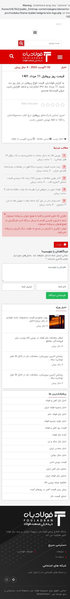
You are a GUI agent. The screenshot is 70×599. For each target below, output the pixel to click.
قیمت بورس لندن (58, 462)
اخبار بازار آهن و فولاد (56, 400)
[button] (35, 32)
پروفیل (36, 115)
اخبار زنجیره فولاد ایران (55, 407)
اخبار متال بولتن (58, 455)
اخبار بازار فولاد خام (57, 414)
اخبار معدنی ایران (57, 448)
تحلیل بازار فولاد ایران (56, 476)
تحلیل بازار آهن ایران (56, 469)
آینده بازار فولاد (59, 435)
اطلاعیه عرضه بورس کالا (55, 482)
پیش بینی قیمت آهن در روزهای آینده (48, 489)
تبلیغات (60, 551)
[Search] (21, 43)
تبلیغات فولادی (25, 551)
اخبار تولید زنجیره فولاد (55, 421)
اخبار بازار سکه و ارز (57, 441)
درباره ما (60, 557)
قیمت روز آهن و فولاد (55, 428)
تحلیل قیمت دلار (58, 496)
